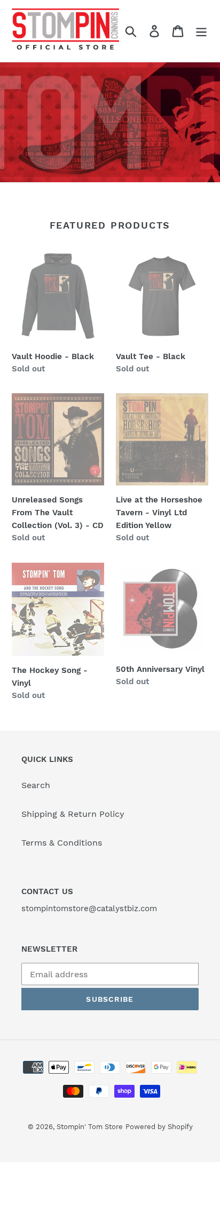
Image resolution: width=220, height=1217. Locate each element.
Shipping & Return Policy (72, 814)
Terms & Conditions (61, 843)
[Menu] (201, 31)
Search (35, 785)
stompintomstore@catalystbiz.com (89, 908)
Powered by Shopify (159, 1127)
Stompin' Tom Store (90, 1127)
